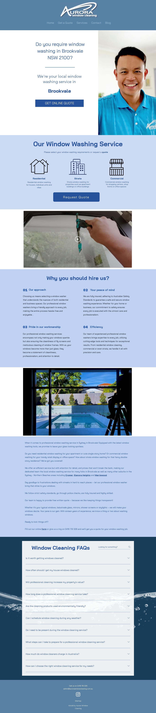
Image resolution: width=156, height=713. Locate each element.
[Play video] (78, 239)
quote (105, 152)
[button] (82, 23)
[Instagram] (78, 694)
